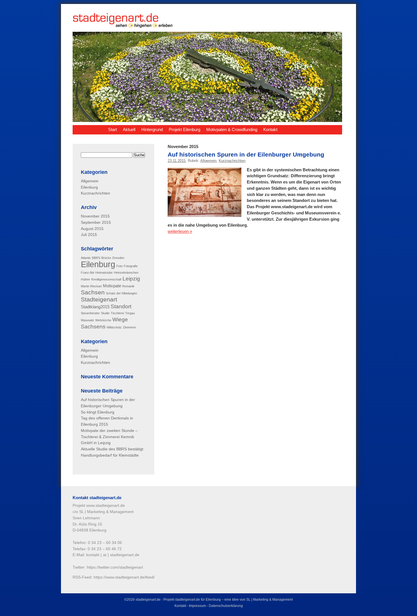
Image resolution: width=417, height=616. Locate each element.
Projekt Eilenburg (184, 129)
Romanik (128, 286)
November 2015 (95, 216)
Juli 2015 (89, 235)
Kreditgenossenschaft (106, 279)
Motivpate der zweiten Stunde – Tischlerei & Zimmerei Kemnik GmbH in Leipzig (109, 437)
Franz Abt (87, 272)
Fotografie (131, 266)
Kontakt (270, 129)
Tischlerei (117, 313)
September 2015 (96, 222)
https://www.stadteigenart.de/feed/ (124, 577)
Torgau (130, 313)
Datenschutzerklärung (226, 606)
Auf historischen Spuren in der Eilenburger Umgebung (246, 154)
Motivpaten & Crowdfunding (231, 129)
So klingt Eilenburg (97, 412)
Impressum (197, 606)
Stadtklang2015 (95, 306)
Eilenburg (89, 187)
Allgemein (208, 161)
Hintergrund (152, 129)
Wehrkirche (103, 320)
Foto (119, 266)
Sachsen (93, 292)
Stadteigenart (99, 299)
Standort (121, 306)
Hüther (85, 279)
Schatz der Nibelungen (121, 293)
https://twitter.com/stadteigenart (115, 567)
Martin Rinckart (91, 286)
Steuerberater (90, 313)
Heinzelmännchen (126, 272)
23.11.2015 (177, 161)
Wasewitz (87, 320)
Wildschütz (114, 327)
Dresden (118, 258)
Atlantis (86, 258)
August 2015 (92, 229)
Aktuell (129, 129)
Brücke (106, 258)
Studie (105, 313)
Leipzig (131, 279)
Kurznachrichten (232, 161)
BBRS (96, 258)
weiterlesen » (180, 231)
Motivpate (112, 285)
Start (112, 129)
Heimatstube (104, 272)
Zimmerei (129, 327)
